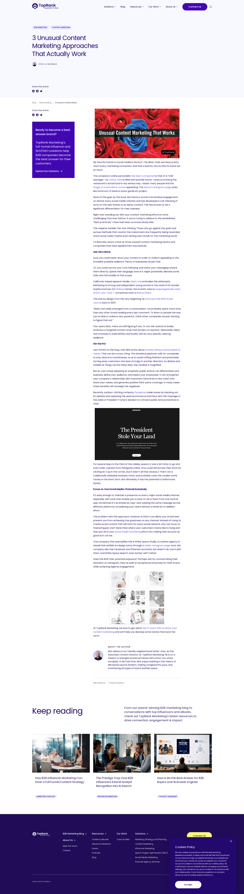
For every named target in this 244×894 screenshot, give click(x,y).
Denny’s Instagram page (157, 187)
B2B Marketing (40, 27)
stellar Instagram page (157, 545)
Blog (34, 102)
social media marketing (128, 531)
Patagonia (140, 392)
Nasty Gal (136, 281)
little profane (144, 292)
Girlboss (120, 289)
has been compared (142, 176)
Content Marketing (61, 27)
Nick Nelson (52, 64)
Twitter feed (115, 179)
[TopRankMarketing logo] (45, 6)
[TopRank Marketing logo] (41, 834)
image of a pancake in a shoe (109, 187)
